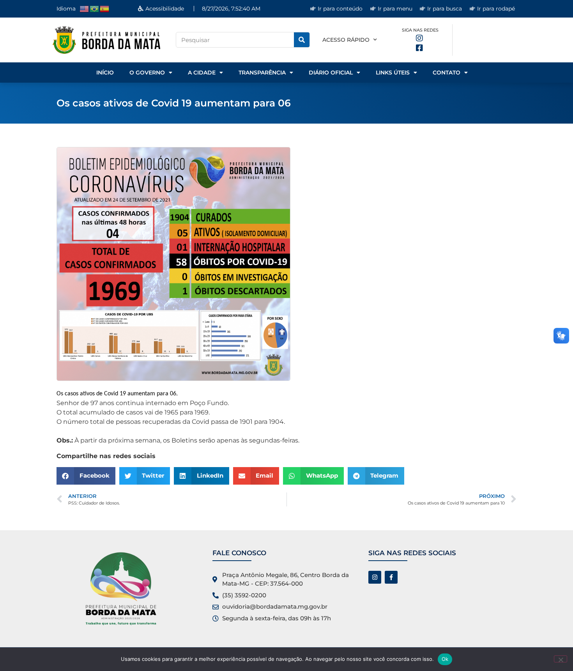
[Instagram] (374, 577)
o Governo (147, 72)
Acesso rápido (346, 39)
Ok (445, 659)
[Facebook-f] (391, 577)
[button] (86, 476)
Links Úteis (393, 72)
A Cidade (202, 72)
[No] (560, 658)
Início (105, 72)
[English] (85, 8)
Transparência (262, 72)
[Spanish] (105, 8)
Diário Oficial (331, 72)
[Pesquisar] (301, 39)
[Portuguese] (95, 8)
